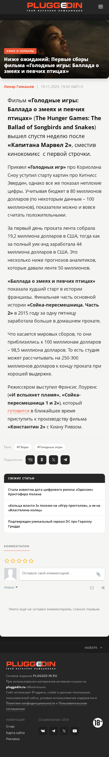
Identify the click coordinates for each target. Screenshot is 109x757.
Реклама (13, 738)
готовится (18, 411)
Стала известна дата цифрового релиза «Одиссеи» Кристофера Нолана (50, 491)
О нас (10, 726)
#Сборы (23, 447)
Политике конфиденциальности (30, 703)
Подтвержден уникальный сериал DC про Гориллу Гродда (50, 523)
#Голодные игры (50, 447)
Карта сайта (15, 732)
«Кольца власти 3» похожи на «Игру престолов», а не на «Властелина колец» (54, 507)
